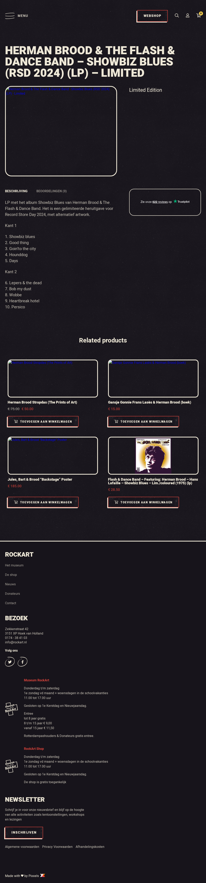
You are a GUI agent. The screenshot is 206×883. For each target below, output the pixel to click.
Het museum (14, 565)
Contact (10, 603)
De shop (11, 574)
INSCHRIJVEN (24, 832)
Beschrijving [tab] (16, 191)
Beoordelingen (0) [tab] (51, 191)
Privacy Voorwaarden (57, 846)
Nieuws (10, 584)
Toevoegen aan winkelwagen (46, 422)
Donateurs (12, 593)
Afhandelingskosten (90, 846)
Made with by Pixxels (22, 876)
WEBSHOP (152, 15)
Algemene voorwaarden (22, 846)
